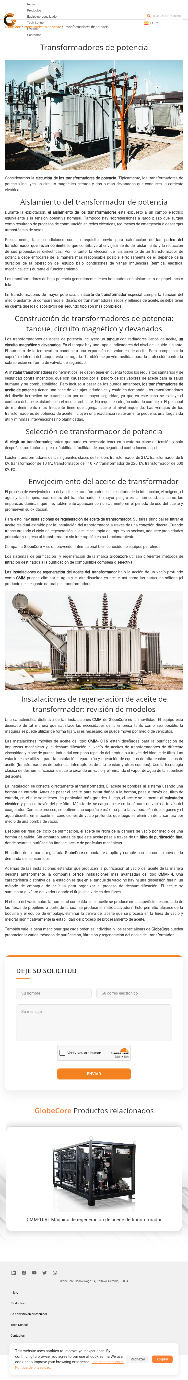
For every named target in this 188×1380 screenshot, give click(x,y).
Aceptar (162, 1359)
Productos (18, 1303)
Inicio (14, 1292)
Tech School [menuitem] (35, 22)
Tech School (19, 1325)
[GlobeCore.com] (10, 19)
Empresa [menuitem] (33, 29)
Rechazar (138, 1359)
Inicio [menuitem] (31, 4)
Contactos (18, 1335)
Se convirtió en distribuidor (29, 1314)
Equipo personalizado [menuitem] (42, 16)
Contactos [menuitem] (34, 35)
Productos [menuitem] (34, 10)
